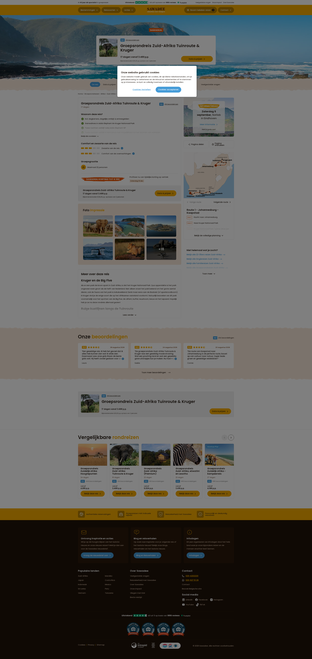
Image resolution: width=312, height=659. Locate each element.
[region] (157, 81)
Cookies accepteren (168, 89)
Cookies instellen (142, 89)
